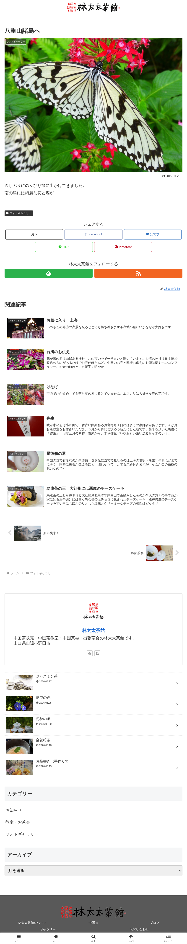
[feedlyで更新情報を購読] (49, 273)
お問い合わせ (139, 929)
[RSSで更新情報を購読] (138, 273)
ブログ (154, 923)
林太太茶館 (93, 630)
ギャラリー (48, 929)
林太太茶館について (32, 923)
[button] (173, 715)
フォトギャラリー (20, 213)
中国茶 (93, 923)
